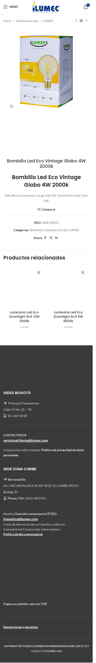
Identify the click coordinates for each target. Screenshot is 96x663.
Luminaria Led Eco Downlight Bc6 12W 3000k (24, 316)
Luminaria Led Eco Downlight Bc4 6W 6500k (68, 316)
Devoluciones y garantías (20, 627)
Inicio (7, 21)
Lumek (24, 327)
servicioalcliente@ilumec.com (25, 440)
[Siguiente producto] (86, 21)
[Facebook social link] (45, 238)
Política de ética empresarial (23, 534)
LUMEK (48, 21)
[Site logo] (46, 6)
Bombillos (37, 230)
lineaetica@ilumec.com (20, 519)
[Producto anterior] (76, 21)
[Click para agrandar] (12, 106)
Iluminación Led (27, 21)
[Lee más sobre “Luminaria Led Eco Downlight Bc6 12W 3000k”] (39, 272)
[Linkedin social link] (56, 238)
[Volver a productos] (81, 21)
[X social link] (51, 238)
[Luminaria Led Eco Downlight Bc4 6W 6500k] (69, 287)
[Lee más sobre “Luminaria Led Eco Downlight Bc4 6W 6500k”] (83, 272)
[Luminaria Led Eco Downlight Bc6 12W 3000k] (24, 287)
